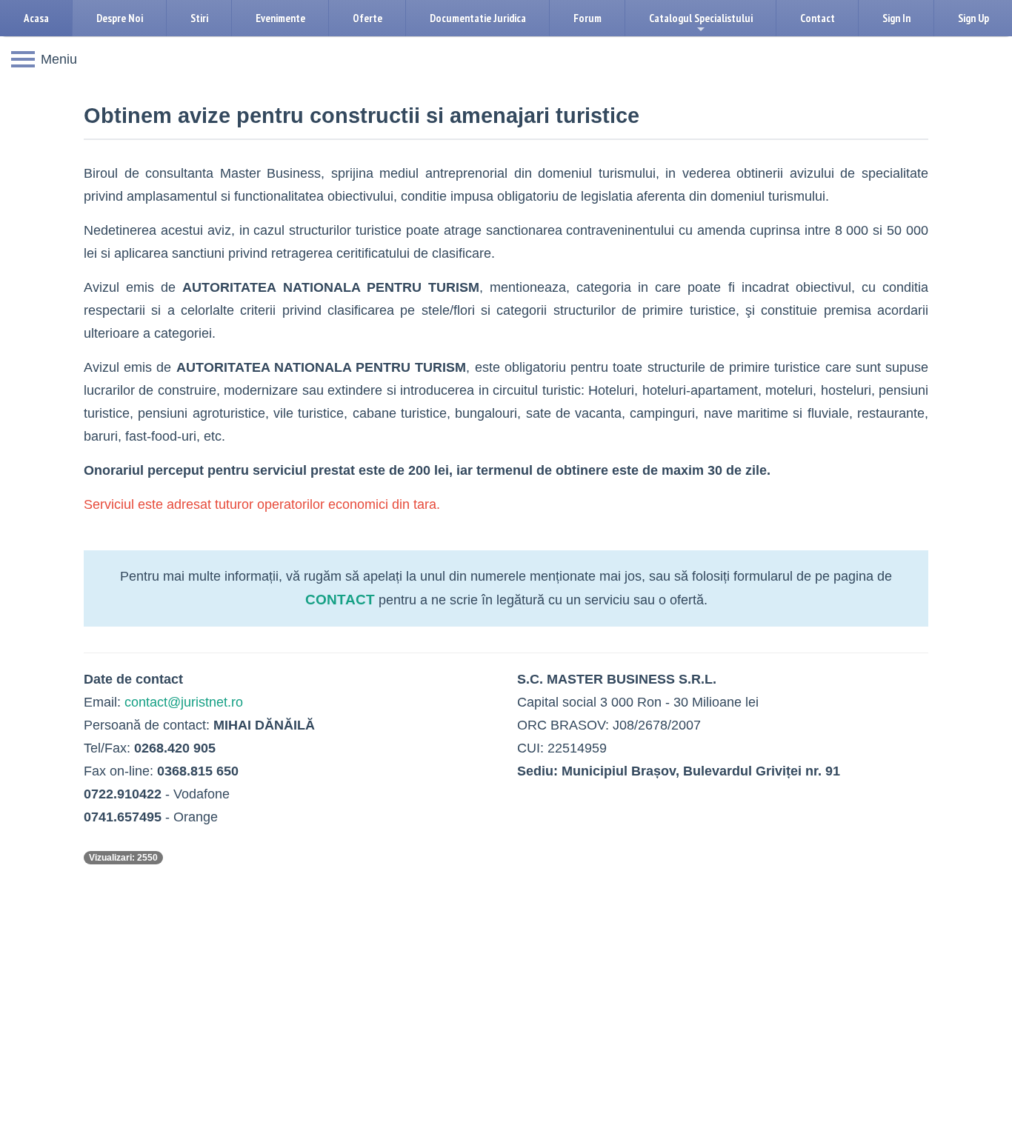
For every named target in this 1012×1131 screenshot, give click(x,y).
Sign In (896, 18)
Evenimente (280, 18)
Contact (817, 18)
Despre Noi (119, 18)
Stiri (199, 18)
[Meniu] (23, 59)
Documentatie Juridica (478, 18)
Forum (587, 18)
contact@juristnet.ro (183, 702)
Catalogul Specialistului (701, 23)
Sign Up (973, 18)
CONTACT (340, 599)
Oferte (367, 18)
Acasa (36, 18)
